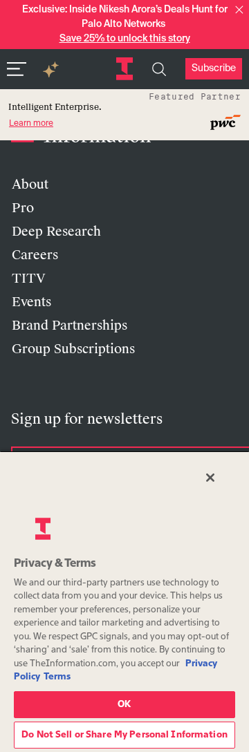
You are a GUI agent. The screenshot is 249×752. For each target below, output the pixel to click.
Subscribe (214, 68)
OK (124, 704)
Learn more (31, 124)
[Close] (210, 477)
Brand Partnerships (69, 325)
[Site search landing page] (159, 69)
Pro (23, 208)
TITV (29, 278)
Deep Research (56, 231)
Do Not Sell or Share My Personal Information (124, 735)
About (30, 184)
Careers (35, 255)
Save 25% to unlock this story (124, 39)
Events (31, 302)
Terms (57, 677)
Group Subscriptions (73, 349)
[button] (239, 10)
